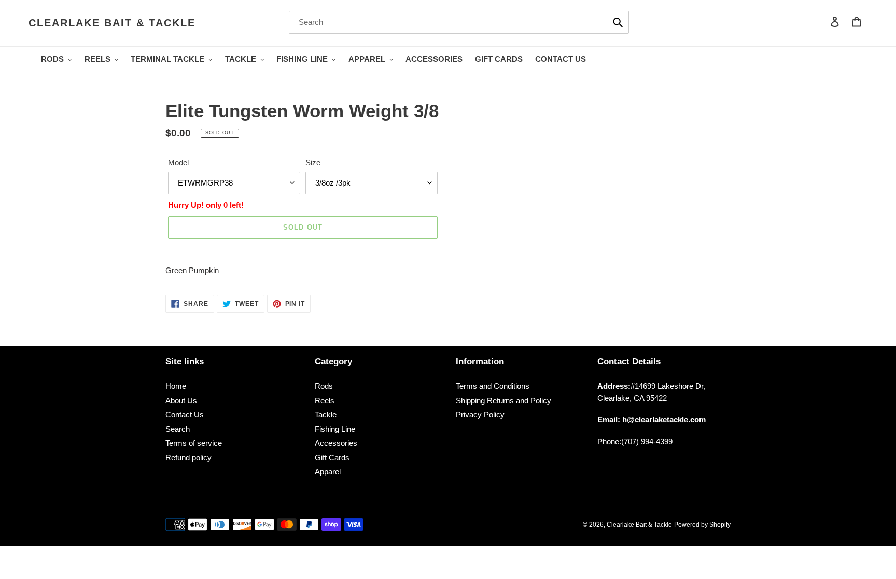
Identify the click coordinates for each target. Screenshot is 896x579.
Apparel (328, 471)
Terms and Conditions (492, 386)
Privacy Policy (480, 414)
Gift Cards (332, 457)
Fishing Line (335, 429)
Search (177, 429)
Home (175, 386)
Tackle (326, 414)
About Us (181, 400)
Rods (324, 386)
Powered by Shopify (702, 524)
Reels (324, 400)
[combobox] (459, 22)
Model (178, 162)
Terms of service (193, 443)
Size (312, 162)
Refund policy (188, 457)
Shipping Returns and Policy (503, 400)
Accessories (336, 443)
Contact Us (184, 414)
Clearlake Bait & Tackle (112, 23)
